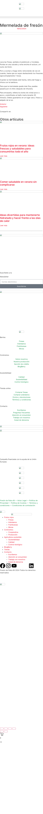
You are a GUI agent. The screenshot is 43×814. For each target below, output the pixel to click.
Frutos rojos (9, 517)
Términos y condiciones (21, 400)
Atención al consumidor (21, 415)
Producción (12, 535)
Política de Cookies (18, 503)
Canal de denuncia (15, 562)
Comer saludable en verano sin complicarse (18, 183)
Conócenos (8, 530)
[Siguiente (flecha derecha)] (6, 731)
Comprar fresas (21, 392)
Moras (21, 349)
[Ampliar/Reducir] (2, 729)
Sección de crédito (21, 364)
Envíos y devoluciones (21, 397)
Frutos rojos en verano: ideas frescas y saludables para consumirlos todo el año (17, 148)
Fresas (21, 341)
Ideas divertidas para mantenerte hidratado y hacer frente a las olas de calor (20, 217)
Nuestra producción (21, 362)
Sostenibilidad (21, 379)
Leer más (3, 156)
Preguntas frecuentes (21, 413)
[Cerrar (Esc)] (14, 729)
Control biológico (21, 382)
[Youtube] (14, 565)
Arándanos (21, 344)
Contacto (8, 552)
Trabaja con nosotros (16, 559)
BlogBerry (21, 366)
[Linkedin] (31, 565)
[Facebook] (2, 565)
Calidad (21, 377)
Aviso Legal (22, 500)
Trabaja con (21, 418)
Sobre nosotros (21, 359)
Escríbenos (21, 410)
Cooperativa (13, 532)
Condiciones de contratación (23, 505)
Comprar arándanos (21, 395)
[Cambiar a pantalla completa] (6, 729)
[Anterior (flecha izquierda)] (2, 731)
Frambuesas (21, 346)
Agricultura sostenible (12, 537)
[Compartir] (10, 729)
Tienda (6, 549)
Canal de (21, 420)
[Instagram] (8, 565)
